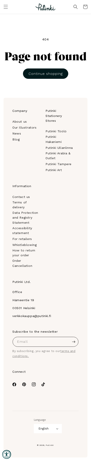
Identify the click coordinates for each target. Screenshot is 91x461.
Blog (16, 139)
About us (19, 121)
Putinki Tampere (59, 164)
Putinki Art (54, 170)
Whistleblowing (24, 245)
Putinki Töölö (56, 131)
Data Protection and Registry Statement (25, 217)
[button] (6, 7)
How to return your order (23, 253)
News (16, 133)
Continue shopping (45, 74)
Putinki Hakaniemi (54, 139)
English (43, 428)
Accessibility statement (22, 230)
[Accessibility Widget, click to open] (6, 454)
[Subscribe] (73, 342)
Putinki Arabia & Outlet (58, 155)
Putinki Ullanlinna (59, 147)
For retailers (22, 239)
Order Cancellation (22, 263)
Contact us (21, 197)
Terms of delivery (19, 205)
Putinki (50, 445)
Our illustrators (24, 127)
